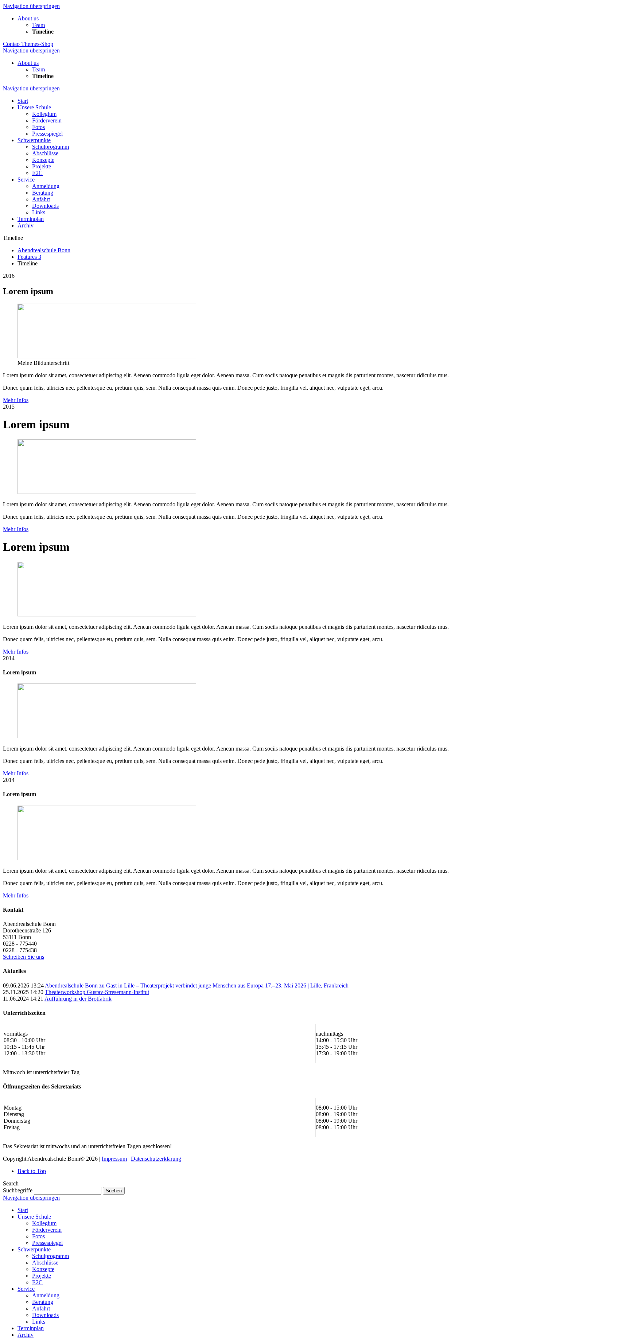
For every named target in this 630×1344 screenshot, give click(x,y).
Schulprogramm (50, 1256)
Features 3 (29, 257)
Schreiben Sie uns (23, 957)
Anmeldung (45, 1295)
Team (38, 25)
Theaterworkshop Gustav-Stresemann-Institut (97, 992)
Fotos (38, 1236)
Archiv (26, 1335)
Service (26, 1289)
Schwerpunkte (34, 1249)
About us (28, 18)
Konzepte (43, 1269)
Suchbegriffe (17, 1190)
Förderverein (47, 1230)
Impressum (114, 1159)
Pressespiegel (47, 1243)
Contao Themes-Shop (28, 44)
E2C (37, 1282)
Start (23, 1210)
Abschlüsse (45, 1262)
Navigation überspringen (31, 6)
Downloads (45, 1315)
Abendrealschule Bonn (44, 250)
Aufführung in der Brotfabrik (78, 999)
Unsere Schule (34, 1217)
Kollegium (44, 1223)
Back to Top (32, 1171)
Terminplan (31, 1328)
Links (38, 1321)
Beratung (42, 1302)
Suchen (114, 1190)
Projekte (41, 1276)
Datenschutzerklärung (156, 1159)
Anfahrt (41, 1308)
